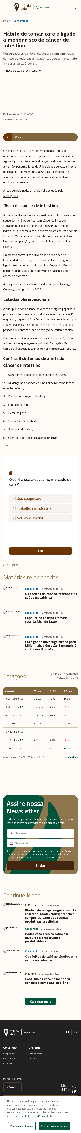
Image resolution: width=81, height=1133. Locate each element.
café (5, 565)
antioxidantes (12, 343)
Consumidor (21, 20)
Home (6, 20)
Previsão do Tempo (13, 1079)
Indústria (7, 1063)
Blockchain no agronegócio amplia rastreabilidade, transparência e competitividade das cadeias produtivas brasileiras (50, 916)
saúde (14, 565)
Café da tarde (35, 1053)
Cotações (33, 1058)
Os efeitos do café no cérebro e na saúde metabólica (51, 595)
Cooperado (8, 1053)
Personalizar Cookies (22, 1126)
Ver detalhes (71, 757)
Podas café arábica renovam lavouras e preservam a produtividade (46, 937)
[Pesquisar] (74, 7)
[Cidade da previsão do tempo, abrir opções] (18, 1087)
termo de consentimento (51, 857)
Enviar (40, 865)
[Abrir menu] (7, 7)
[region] (40, 1114)
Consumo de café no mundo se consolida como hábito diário (48, 980)
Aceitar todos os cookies (54, 1126)
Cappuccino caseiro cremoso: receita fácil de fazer (46, 619)
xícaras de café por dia (63, 231)
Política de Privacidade (38, 1116)
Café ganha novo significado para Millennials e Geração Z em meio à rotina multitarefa (50, 645)
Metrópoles (10, 195)
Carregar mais (40, 1001)
